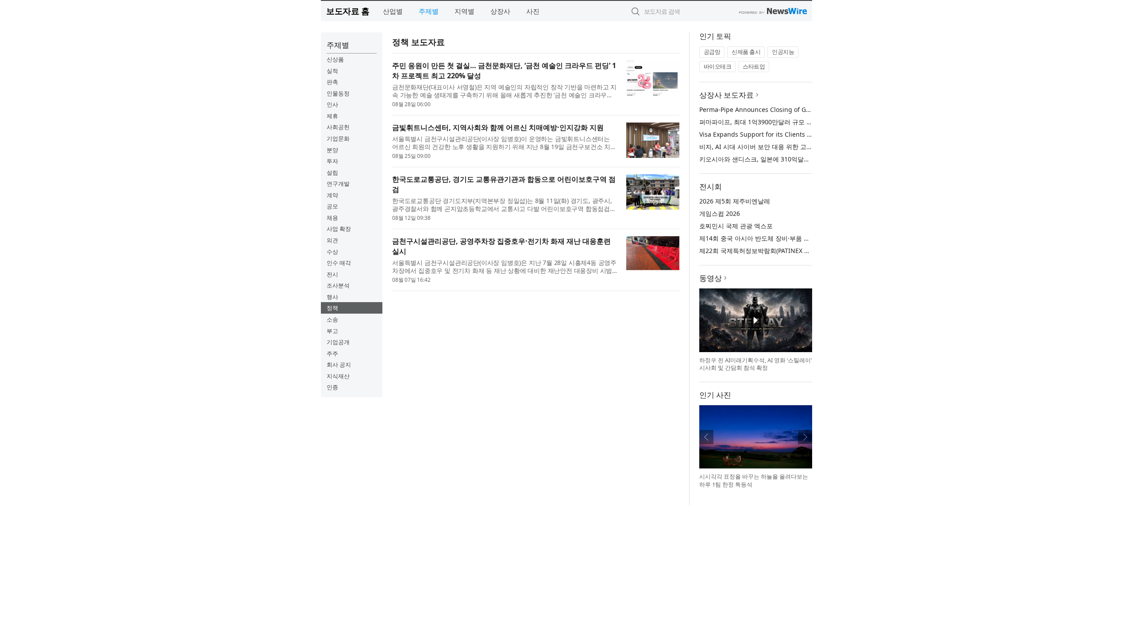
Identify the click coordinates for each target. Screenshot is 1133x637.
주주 (332, 353)
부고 (332, 331)
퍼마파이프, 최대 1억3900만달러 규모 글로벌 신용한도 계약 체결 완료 (796, 122)
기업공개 (338, 342)
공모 (332, 206)
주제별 (429, 11)
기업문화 (338, 138)
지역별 (464, 11)
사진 (533, 11)
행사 (332, 297)
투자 (332, 161)
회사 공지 (339, 364)
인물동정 (338, 93)
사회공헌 (338, 127)
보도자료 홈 (347, 10)
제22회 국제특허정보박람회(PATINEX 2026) (759, 250)
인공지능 (783, 52)
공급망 (712, 52)
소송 (332, 319)
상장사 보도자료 (726, 95)
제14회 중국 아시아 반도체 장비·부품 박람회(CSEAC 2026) (780, 238)
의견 (332, 240)
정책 (332, 308)
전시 (332, 274)
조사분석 (338, 285)
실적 (332, 71)
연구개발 (338, 184)
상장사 (500, 11)
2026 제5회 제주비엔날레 (734, 201)
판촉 (332, 82)
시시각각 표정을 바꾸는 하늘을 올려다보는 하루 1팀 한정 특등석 (753, 480)
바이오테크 (718, 66)
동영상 (710, 278)
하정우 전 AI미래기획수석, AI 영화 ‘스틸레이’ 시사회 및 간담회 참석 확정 (755, 364)
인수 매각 (339, 263)
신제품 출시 (746, 52)
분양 (332, 150)
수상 (332, 252)
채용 (332, 218)
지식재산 (338, 376)
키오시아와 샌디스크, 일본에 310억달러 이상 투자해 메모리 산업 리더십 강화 (806, 159)
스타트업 (754, 66)
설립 (332, 173)
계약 (332, 195)
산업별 (393, 11)
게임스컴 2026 (719, 213)
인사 (332, 104)
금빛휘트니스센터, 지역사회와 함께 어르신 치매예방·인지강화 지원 (498, 127)
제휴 (332, 116)
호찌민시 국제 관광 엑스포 (736, 226)
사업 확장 (339, 229)
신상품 (335, 59)
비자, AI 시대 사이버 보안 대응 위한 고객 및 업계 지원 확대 (781, 146)
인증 (332, 387)
